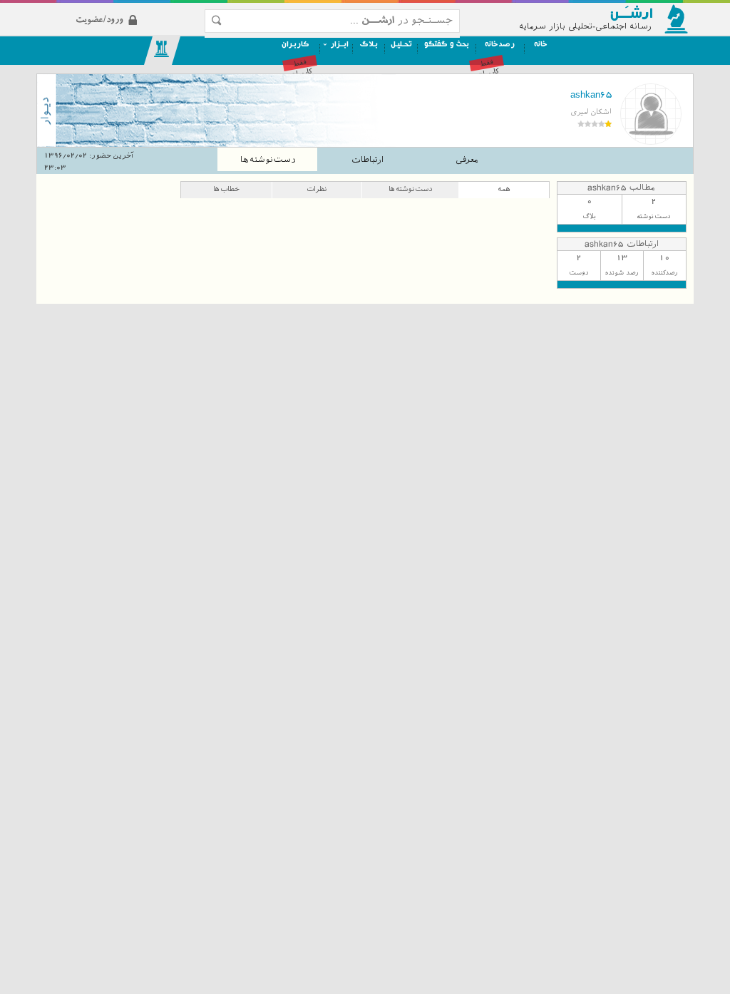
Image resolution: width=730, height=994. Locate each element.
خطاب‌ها (226, 189)
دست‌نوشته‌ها (267, 160)
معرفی (467, 160)
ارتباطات (367, 160)
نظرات (317, 189)
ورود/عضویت (136, 8)
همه (504, 189)
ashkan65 (590, 94)
